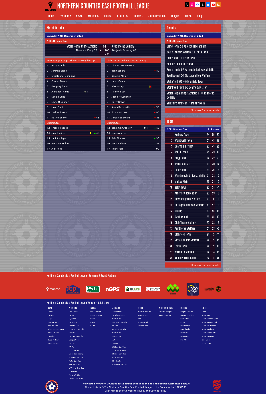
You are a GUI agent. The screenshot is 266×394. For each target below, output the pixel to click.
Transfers (51, 336)
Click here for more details (205, 110)
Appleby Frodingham (195, 46)
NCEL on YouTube (209, 332)
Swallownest (173, 75)
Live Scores (65, 16)
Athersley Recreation (186, 193)
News (79, 16)
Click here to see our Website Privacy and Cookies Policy (135, 390)
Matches (93, 16)
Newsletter (184, 336)
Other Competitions (56, 329)
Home (51, 16)
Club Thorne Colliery (123, 46)
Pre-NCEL (184, 339)
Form (92, 325)
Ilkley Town (189, 58)
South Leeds (173, 70)
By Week (72, 318)
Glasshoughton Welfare (197, 75)
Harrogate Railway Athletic (199, 70)
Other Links (206, 343)
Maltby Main (198, 103)
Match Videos (53, 343)
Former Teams (143, 325)
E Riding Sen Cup (76, 350)
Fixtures (51, 315)
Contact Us (184, 318)
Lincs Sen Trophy (76, 353)
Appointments (165, 315)
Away (92, 322)
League (175, 16)
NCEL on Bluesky (209, 329)
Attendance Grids (76, 378)
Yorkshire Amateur (177, 103)
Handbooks (185, 325)
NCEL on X (206, 315)
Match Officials (156, 16)
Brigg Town (173, 46)
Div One (72, 332)
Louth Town (202, 52)
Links (188, 16)
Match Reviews (54, 332)
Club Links (206, 339)
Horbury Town (186, 64)
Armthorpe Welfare (185, 228)
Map (139, 318)
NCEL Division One (57, 41)
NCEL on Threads (209, 325)
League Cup (74, 339)
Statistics (122, 16)
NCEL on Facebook (209, 322)
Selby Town (173, 58)
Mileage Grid (143, 322)
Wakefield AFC (174, 81)
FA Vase (72, 347)
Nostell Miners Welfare (179, 52)
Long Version (95, 311)
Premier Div (74, 325)
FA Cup (72, 343)
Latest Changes (165, 311)
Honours (184, 332)
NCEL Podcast (53, 339)
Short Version (96, 315)
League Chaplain (187, 315)
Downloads (185, 329)
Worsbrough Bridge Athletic (82, 46)
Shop (200, 16)
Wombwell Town (175, 87)
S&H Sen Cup (74, 364)
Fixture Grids (74, 375)
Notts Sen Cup (75, 361)
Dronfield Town (195, 81)
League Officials (186, 311)
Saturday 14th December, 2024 (65, 36)
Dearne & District (198, 87)
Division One (53, 325)
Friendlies (73, 371)
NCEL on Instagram (210, 318)
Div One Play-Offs (76, 336)
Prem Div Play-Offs (76, 329)
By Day (72, 315)
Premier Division (54, 322)
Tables (107, 16)
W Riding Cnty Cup (76, 368)
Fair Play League (118, 315)
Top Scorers (117, 311)
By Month (73, 322)
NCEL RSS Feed (208, 336)
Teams (137, 16)
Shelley (171, 64)
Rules (182, 322)
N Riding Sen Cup (76, 357)
